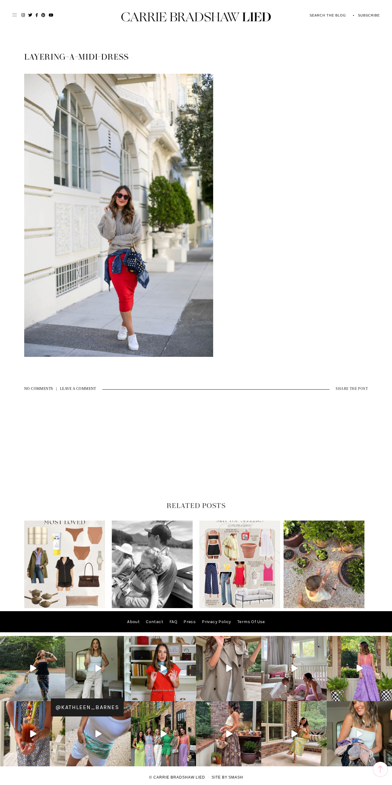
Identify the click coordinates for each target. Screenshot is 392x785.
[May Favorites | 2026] (239, 606)
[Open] (32, 668)
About (133, 621)
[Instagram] (60, 695)
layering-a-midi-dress (76, 57)
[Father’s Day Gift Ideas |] (152, 606)
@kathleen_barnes (87, 707)
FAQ (173, 621)
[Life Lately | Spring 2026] (324, 606)
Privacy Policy (216, 621)
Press (189, 621)
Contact (154, 621)
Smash (235, 777)
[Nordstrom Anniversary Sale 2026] (64, 606)
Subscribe (369, 15)
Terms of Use (251, 621)
